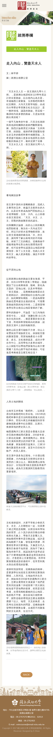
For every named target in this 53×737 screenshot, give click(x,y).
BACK (26, 675)
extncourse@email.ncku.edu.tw (30, 724)
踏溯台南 (28, 5)
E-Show (36, 731)
